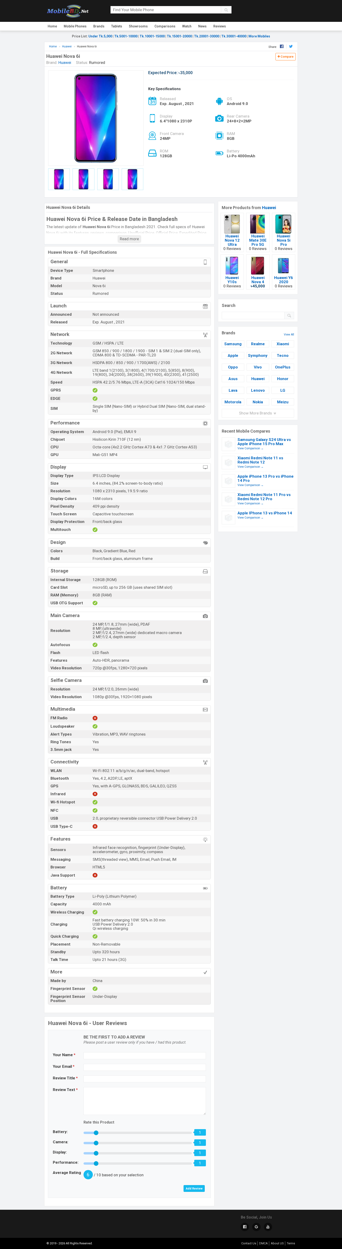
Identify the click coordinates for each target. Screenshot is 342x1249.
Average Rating (67, 1172)
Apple (233, 355)
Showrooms (138, 26)
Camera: (60, 1142)
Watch (186, 26)
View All (289, 334)
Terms (291, 1243)
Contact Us (248, 1243)
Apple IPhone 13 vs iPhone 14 (265, 513)
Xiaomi (283, 344)
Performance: (65, 1162)
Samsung (232, 344)
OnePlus (282, 367)
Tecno (282, 355)
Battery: (60, 1132)
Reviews (219, 26)
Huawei (269, 207)
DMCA (263, 1243)
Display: (60, 1152)
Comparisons (164, 26)
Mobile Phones (75, 26)
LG (282, 390)
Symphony (258, 355)
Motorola (233, 402)
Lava (233, 390)
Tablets (116, 26)
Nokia (258, 402)
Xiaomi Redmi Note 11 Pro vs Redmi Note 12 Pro (264, 496)
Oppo (233, 367)
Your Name (64, 1055)
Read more (129, 239)
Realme (258, 344)
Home (52, 26)
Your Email (63, 1066)
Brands (98, 26)
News (202, 26)
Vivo (258, 367)
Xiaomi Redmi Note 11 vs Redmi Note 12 (260, 460)
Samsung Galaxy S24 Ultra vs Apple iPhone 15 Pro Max (264, 441)
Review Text (65, 1090)
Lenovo (258, 390)
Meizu (282, 402)
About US (277, 1243)
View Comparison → (251, 448)
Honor (282, 378)
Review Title (65, 1078)
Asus (233, 378)
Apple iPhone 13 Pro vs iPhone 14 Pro (266, 478)
